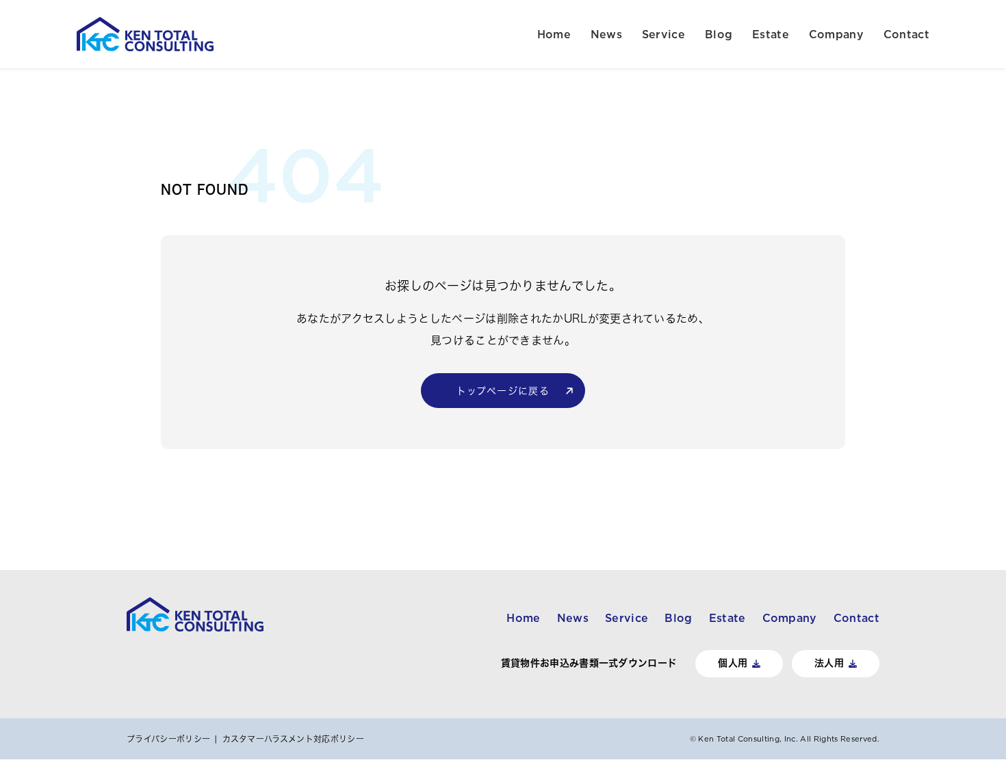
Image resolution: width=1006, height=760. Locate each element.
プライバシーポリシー (168, 739)
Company (836, 34)
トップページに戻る (503, 391)
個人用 (732, 663)
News (606, 34)
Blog (718, 34)
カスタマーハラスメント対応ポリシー (293, 739)
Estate (770, 34)
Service (663, 34)
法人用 (829, 663)
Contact (906, 34)
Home (554, 34)
